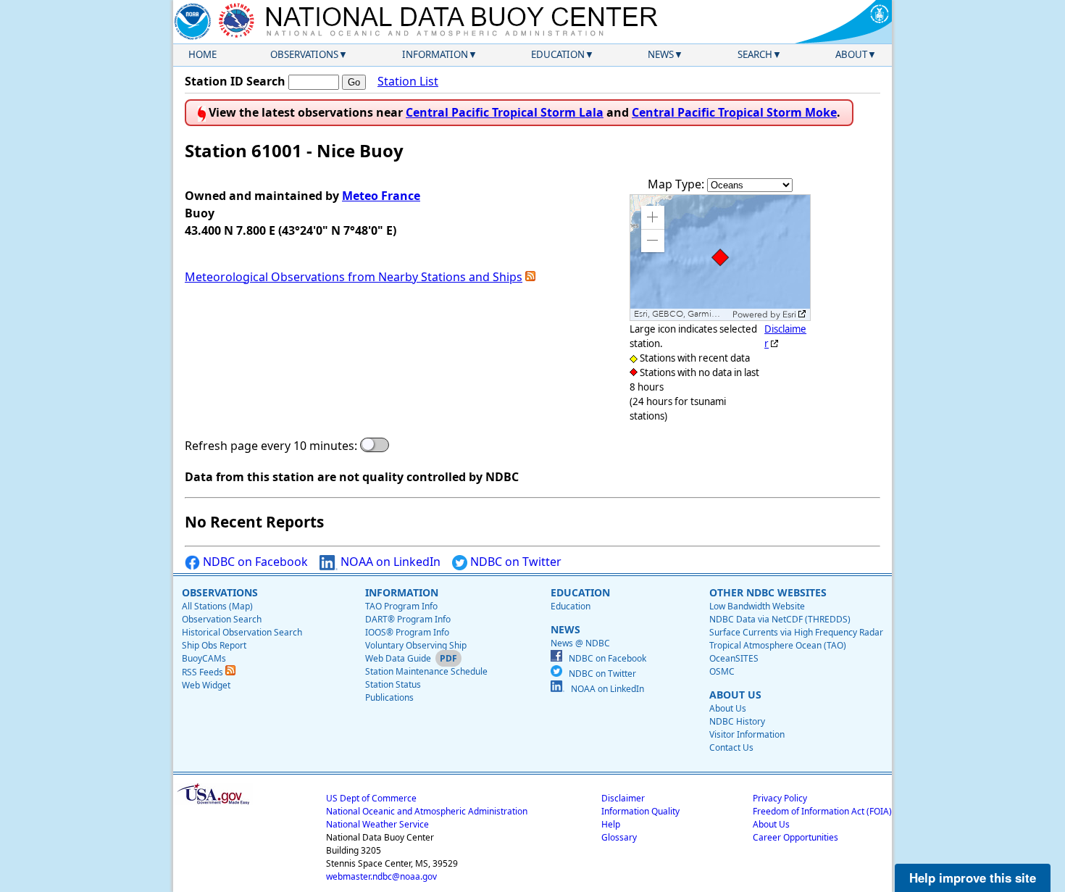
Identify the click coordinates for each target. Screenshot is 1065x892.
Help (610, 824)
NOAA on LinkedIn (389, 562)
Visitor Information (747, 734)
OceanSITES (734, 658)
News (661, 54)
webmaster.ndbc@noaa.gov (381, 876)
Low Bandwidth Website (757, 606)
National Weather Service (377, 824)
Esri (789, 314)
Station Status (393, 684)
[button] (652, 217)
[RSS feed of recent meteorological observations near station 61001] (530, 277)
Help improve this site (972, 877)
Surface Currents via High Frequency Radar (796, 632)
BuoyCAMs (204, 658)
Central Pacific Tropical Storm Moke (734, 112)
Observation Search (222, 619)
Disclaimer (623, 798)
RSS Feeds (203, 672)
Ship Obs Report (214, 645)
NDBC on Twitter (514, 562)
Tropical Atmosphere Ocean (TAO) (777, 645)
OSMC (722, 671)
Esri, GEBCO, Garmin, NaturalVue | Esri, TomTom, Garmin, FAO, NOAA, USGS (681, 314)
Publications (389, 697)
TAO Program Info (401, 606)
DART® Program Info (408, 619)
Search (755, 54)
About (851, 54)
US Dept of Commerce (371, 798)
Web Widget (206, 685)
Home (202, 54)
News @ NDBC (580, 643)
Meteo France (381, 196)
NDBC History (737, 721)
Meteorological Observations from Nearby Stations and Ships (353, 277)
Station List (407, 81)
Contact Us (731, 747)
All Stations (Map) (217, 606)
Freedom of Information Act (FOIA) (822, 811)
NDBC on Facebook (254, 562)
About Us (727, 708)
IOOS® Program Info (407, 632)
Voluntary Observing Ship (416, 645)
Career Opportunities (795, 837)
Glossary (619, 837)
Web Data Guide (398, 658)
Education (558, 54)
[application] (720, 257)
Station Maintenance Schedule (426, 671)
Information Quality (640, 811)
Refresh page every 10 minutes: (271, 446)
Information (435, 54)
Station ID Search (235, 81)
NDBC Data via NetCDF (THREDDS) (780, 619)
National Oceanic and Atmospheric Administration (426, 811)
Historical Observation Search (242, 632)
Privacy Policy (780, 798)
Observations (304, 54)
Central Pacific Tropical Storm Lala (505, 112)
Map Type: (677, 184)
